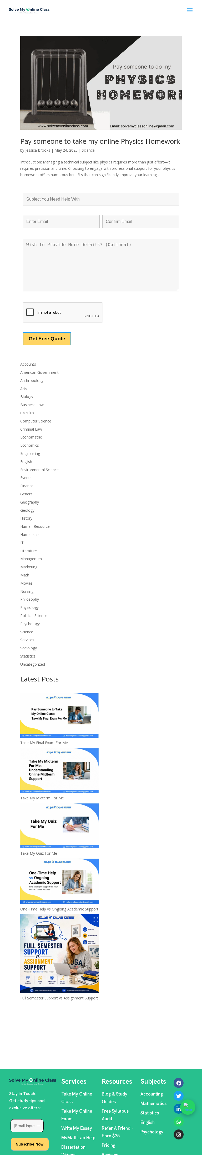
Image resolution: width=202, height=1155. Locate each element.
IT (22, 542)
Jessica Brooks (37, 150)
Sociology (28, 647)
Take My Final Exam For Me (44, 742)
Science (88, 150)
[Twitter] (179, 1096)
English (26, 461)
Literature (28, 550)
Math (24, 575)
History (26, 518)
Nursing (26, 591)
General (26, 493)
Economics (29, 445)
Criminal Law (31, 429)
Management (31, 558)
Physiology (29, 607)
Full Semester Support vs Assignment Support (59, 997)
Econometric (31, 437)
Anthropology (31, 380)
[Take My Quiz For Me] (59, 826)
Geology (27, 510)
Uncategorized (32, 664)
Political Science (33, 615)
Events (26, 477)
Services (27, 639)
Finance (26, 485)
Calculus (27, 412)
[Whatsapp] (179, 1122)
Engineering (30, 453)
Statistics (28, 656)
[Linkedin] (179, 1109)
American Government (39, 372)
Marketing (28, 566)
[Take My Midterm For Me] (59, 771)
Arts (23, 388)
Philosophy (29, 599)
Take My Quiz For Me (38, 853)
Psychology (30, 623)
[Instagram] (179, 1134)
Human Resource (35, 526)
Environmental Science (39, 469)
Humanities (29, 534)
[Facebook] (179, 1083)
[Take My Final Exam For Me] (59, 716)
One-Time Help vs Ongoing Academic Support (59, 909)
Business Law (32, 404)
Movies (26, 583)
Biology (26, 396)
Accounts (28, 364)
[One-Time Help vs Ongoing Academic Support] (59, 882)
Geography (29, 502)
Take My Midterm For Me (42, 797)
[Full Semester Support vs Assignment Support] (59, 954)
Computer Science (35, 421)
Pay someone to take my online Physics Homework (100, 141)
